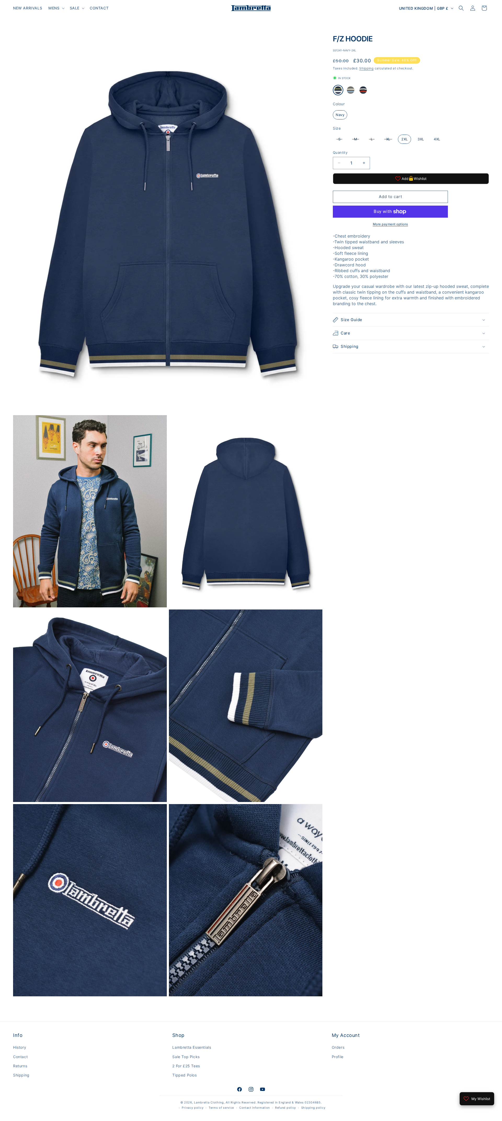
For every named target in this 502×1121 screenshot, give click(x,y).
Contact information (254, 1107)
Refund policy (285, 1107)
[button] (55, 8)
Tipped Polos (184, 1075)
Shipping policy (313, 1107)
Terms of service (221, 1107)
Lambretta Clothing (209, 1102)
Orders (338, 1047)
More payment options (390, 224)
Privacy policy (192, 1107)
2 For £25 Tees (186, 1066)
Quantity (340, 152)
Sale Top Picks (185, 1056)
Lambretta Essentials (191, 1047)
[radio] (338, 90)
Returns (20, 1066)
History (19, 1047)
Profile (338, 1056)
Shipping (366, 68)
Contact (20, 1056)
